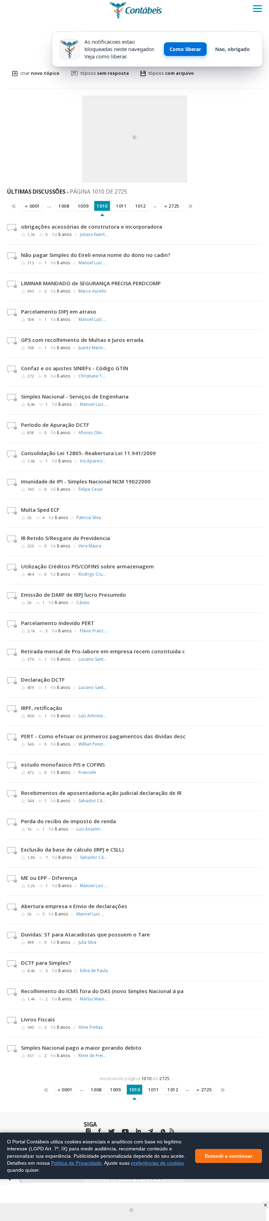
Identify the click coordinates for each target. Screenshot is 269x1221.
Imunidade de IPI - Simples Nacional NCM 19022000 (86, 481)
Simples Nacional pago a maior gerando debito (81, 1047)
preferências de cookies (157, 1162)
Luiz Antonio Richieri (92, 715)
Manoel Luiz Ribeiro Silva (92, 262)
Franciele (87, 772)
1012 (140, 206)
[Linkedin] (138, 1131)
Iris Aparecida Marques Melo (94, 461)
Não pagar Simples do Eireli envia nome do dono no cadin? (95, 254)
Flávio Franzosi (94, 631)
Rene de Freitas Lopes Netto (92, 1055)
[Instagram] (88, 1131)
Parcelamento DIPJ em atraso (58, 311)
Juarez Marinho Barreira (92, 347)
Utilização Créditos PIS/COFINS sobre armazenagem (87, 566)
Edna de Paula (94, 970)
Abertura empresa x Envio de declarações (74, 906)
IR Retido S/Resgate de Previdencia (65, 537)
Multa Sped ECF (40, 509)
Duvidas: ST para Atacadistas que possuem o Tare (85, 934)
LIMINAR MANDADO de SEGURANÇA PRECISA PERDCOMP (91, 283)
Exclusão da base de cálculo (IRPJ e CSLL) (72, 849)
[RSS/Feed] (171, 1131)
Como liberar (185, 49)
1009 (83, 206)
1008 (63, 206)
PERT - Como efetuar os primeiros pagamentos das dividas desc (103, 736)
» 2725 (171, 206)
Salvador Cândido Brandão (92, 800)
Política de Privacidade (76, 1162)
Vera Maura (89, 546)
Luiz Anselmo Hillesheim (90, 829)
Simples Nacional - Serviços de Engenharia (75, 396)
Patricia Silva (88, 517)
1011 (121, 206)
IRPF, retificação (41, 707)
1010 (102, 206)
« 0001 (32, 206)
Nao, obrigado (232, 49)
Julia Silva (87, 942)
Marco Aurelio (92, 291)
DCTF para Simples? (46, 962)
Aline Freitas (90, 1027)
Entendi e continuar (228, 1155)
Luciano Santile (92, 659)
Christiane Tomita (92, 376)
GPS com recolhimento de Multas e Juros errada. (83, 339)
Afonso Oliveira (92, 432)
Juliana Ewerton (94, 234)
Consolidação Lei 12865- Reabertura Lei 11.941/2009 (88, 453)
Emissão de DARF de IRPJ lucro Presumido (73, 594)
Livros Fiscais (38, 1019)
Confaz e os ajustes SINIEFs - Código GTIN (74, 368)
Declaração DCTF (43, 679)
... (49, 205)
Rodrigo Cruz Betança (92, 574)
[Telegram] (150, 1132)
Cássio (83, 602)
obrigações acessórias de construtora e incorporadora (91, 226)
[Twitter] (111, 1131)
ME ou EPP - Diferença (49, 877)
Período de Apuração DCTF (55, 424)
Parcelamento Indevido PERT (57, 622)
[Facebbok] (99, 1131)
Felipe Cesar (90, 489)
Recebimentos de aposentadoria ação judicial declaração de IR (101, 792)
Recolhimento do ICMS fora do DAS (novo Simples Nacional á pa (102, 990)
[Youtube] (125, 1131)
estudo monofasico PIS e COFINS (63, 764)
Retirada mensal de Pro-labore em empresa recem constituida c (103, 651)
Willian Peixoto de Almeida (92, 744)
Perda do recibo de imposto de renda (68, 821)
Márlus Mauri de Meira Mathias (94, 999)
